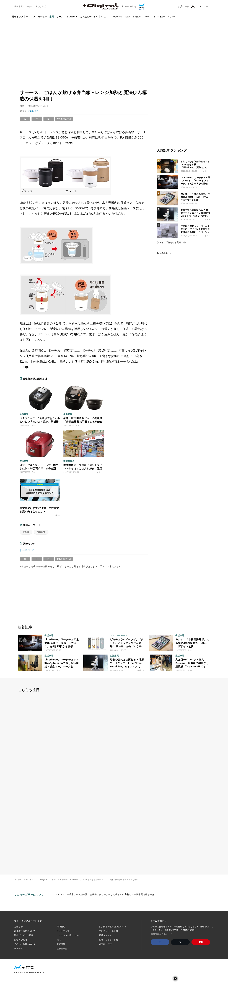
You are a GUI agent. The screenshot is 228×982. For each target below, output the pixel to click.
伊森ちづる (33, 111)
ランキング (118, 17)
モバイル (42, 16)
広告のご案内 (20, 940)
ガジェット (71, 16)
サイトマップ (63, 931)
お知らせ (18, 926)
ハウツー (171, 17)
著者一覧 (18, 948)
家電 (52, 16)
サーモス (25, 550)
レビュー (137, 17)
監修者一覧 (62, 948)
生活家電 (64, 879)
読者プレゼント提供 (23, 935)
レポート (147, 17)
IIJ (102, 16)
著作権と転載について (24, 931)
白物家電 (41, 532)
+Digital (43, 879)
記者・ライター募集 (108, 940)
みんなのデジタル (89, 16)
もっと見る (162, 253)
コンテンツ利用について (68, 935)
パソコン (30, 16)
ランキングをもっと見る (169, 242)
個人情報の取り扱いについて (112, 926)
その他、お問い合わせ (24, 944)
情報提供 (61, 944)
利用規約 (61, 926)
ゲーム (60, 16)
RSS (59, 940)
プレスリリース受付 (108, 931)
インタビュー (159, 17)
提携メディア (105, 935)
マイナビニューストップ (24, 879)
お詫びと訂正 (105, 944)
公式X (127, 17)
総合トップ (17, 16)
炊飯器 (26, 532)
